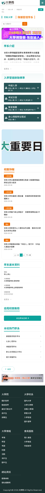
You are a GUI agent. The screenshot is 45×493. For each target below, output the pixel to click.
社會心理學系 (11, 341)
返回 (9, 369)
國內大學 (27, 401)
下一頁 (28, 255)
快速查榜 (27, 446)
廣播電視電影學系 (13, 336)
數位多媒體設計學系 (14, 352)
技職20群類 (28, 409)
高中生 (4, 413)
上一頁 (16, 255)
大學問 (21, 490)
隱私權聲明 (6, 483)
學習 (3, 442)
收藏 (40, 9)
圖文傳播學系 (11, 357)
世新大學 (10, 9)
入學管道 (27, 417)
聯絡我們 (5, 405)
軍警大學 (27, 413)
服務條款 (5, 478)
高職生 (4, 417)
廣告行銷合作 (7, 409)
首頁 (3, 9)
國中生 (4, 462)
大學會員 (27, 442)
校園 (3, 450)
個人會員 (27, 437)
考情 (3, 437)
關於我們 (5, 401)
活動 (3, 454)
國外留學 (27, 421)
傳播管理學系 (11, 346)
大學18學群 (28, 405)
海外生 (4, 458)
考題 (3, 446)
